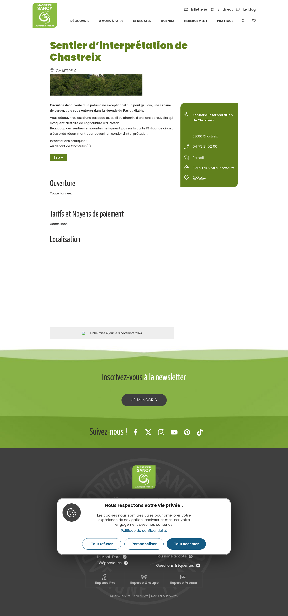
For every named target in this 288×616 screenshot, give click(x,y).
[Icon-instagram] (161, 432)
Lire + (58, 157)
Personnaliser (144, 544)
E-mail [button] (198, 157)
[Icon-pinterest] (187, 432)
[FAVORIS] (254, 21)
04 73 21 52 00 (205, 146)
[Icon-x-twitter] (148, 432)
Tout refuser (102, 544)
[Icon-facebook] (135, 432)
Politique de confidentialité (144, 530)
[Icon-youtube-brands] (174, 432)
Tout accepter (186, 544)
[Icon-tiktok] (200, 432)
